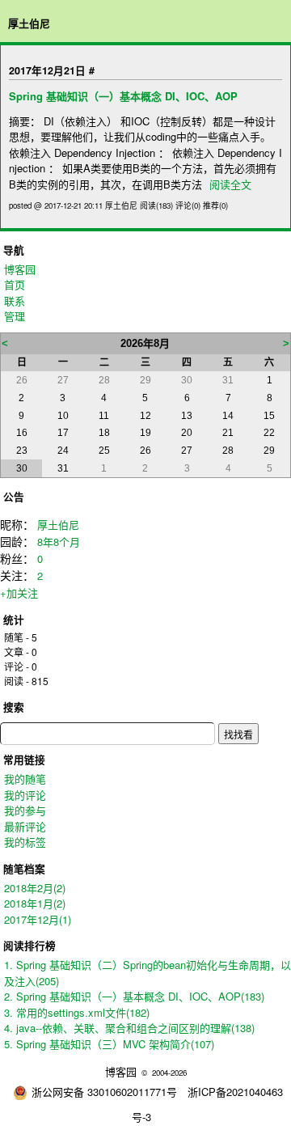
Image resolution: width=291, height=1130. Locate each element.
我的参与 (25, 810)
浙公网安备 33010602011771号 (104, 1091)
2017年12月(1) (37, 919)
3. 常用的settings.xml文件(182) (77, 1012)
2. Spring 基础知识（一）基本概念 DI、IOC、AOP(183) (134, 996)
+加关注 (19, 592)
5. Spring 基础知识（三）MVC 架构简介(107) (109, 1044)
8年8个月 (58, 541)
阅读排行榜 (29, 945)
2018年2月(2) (34, 887)
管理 (14, 316)
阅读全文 (230, 184)
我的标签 (25, 841)
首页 (14, 284)
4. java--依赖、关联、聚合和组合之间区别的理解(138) (129, 1027)
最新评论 (25, 826)
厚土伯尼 (29, 23)
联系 (14, 300)
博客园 (20, 269)
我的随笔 (25, 778)
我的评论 (25, 794)
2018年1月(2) (34, 903)
